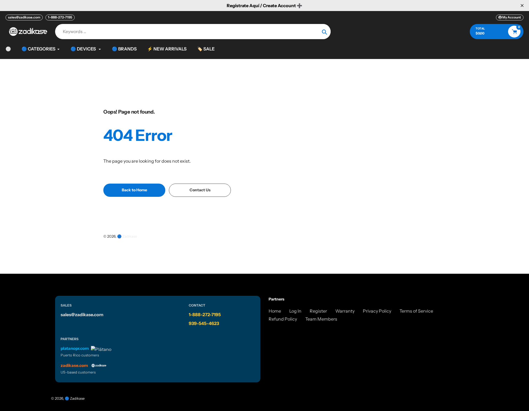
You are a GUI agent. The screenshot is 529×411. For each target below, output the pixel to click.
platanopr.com (75, 348)
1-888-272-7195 (60, 17)
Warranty (345, 311)
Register (318, 311)
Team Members (321, 319)
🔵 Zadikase (127, 236)
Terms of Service (416, 311)
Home (275, 311)
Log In (295, 311)
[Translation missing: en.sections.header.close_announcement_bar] (522, 5)
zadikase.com (74, 365)
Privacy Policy (377, 311)
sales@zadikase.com (24, 17)
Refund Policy (283, 319)
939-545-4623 (204, 323)
